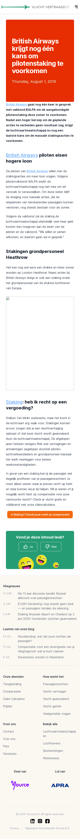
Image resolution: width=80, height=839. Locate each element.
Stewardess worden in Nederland (41, 657)
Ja (31, 546)
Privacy (14, 828)
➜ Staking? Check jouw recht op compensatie (40, 514)
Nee (54, 546)
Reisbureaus (51, 758)
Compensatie (12, 691)
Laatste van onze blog (18, 629)
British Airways (16, 104)
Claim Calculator (14, 699)
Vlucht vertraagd (54, 691)
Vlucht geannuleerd (56, 699)
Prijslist (7, 706)
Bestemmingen (53, 751)
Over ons (9, 739)
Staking (14, 402)
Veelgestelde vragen (57, 713)
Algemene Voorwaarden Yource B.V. (47, 828)
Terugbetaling (12, 684)
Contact (8, 731)
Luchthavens (51, 743)
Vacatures (10, 753)
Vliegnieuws (11, 586)
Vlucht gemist (52, 706)
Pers (6, 746)
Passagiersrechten (55, 684)
